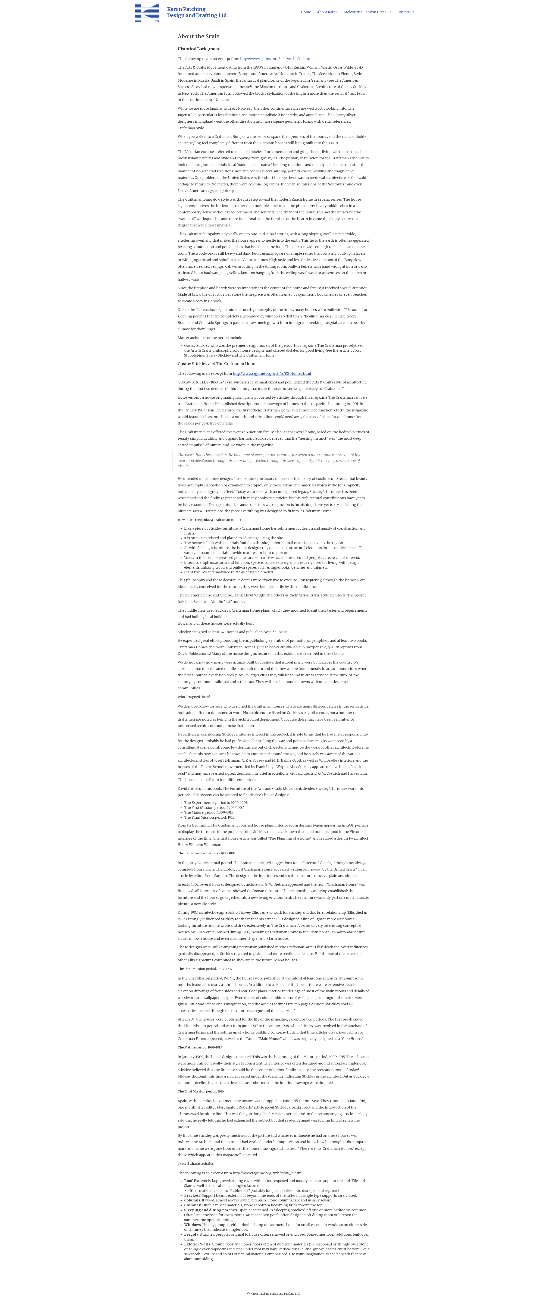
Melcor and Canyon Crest (365, 12)
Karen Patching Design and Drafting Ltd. (197, 12)
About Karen (327, 12)
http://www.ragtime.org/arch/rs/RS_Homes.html (272, 373)
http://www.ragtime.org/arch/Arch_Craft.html (277, 59)
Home (306, 12)
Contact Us (406, 12)
